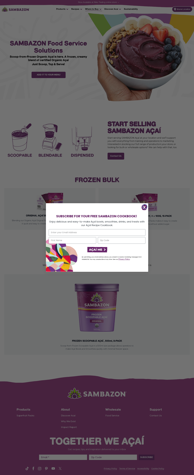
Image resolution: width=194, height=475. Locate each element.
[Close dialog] (145, 206)
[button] (97, 249)
